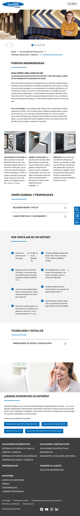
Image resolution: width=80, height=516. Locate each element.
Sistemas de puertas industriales (19, 456)
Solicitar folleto (13, 431)
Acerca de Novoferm (13, 480)
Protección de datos (21, 500)
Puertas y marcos (11, 452)
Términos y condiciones (10, 504)
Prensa (5, 484)
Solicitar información (52, 470)
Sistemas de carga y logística (17, 460)
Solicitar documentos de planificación (44, 431)
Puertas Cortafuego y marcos (24, 55)
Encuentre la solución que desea (58, 456)
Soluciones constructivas (54, 448)
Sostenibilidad (9, 487)
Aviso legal (6, 500)
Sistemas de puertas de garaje (18, 448)
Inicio (13, 52)
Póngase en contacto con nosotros (22, 424)
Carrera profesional (13, 491)
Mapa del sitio (28, 504)
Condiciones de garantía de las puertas (46, 500)
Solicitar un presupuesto (54, 424)
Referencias (46, 452)
